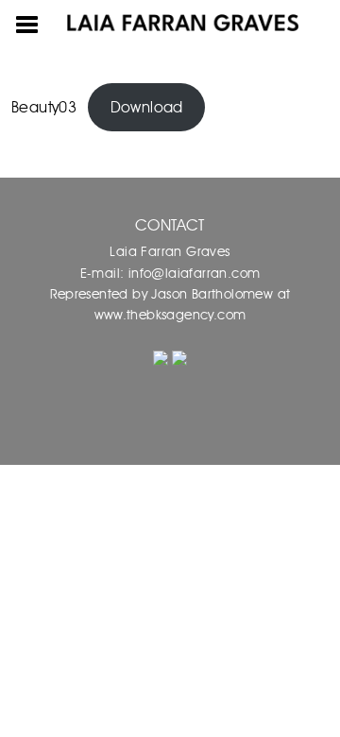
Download (146, 107)
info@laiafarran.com (192, 274)
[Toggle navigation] (27, 23)
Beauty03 (43, 107)
